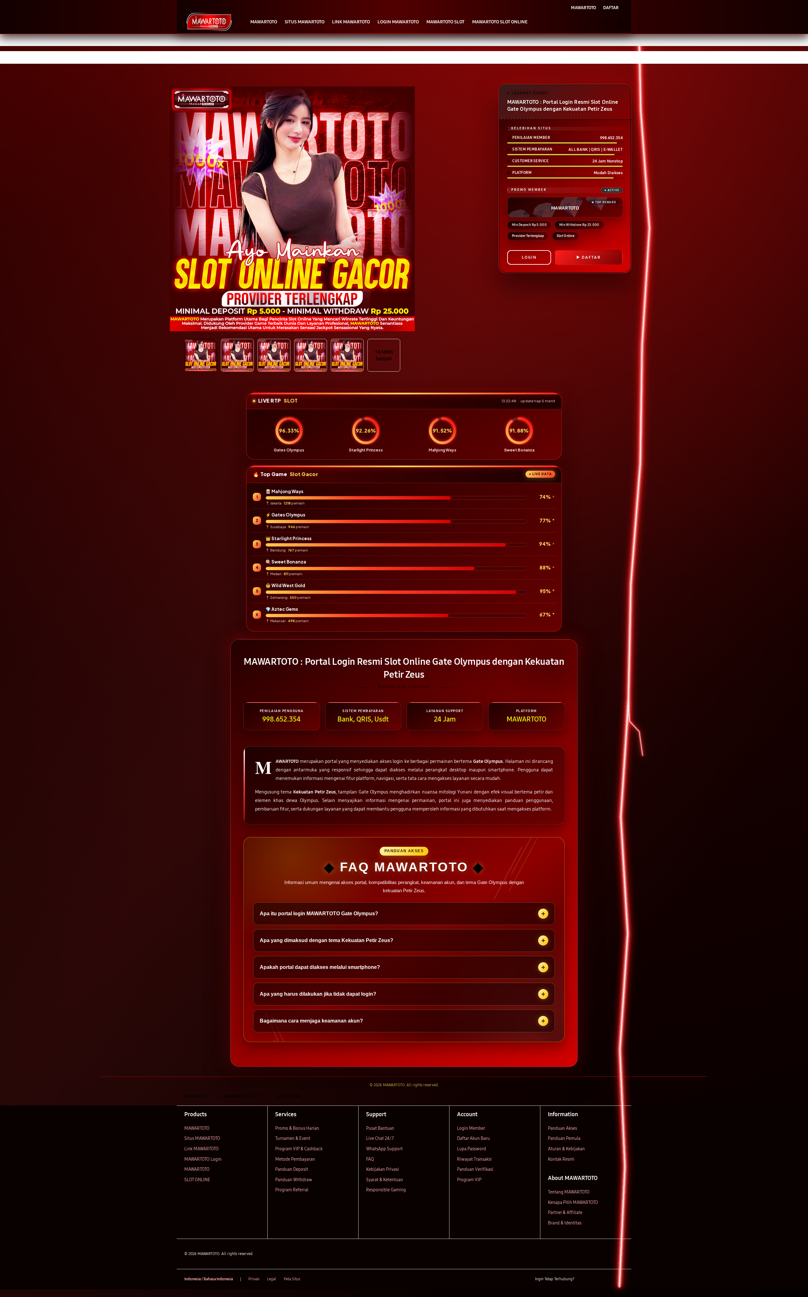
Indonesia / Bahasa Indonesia (208, 1279)
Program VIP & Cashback (299, 1149)
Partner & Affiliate (565, 1212)
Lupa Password (471, 1149)
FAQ (370, 1159)
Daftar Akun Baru (473, 1138)
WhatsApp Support (384, 1149)
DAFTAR (591, 257)
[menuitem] (264, 22)
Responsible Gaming (386, 1190)
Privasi (253, 1279)
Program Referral (291, 1190)
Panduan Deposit (291, 1169)
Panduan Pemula (564, 1138)
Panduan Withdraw (293, 1179)
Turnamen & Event (292, 1138)
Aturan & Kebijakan (566, 1149)
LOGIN (529, 257)
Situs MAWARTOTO (202, 1138)
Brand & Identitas (564, 1223)
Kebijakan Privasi (382, 1169)
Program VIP (469, 1179)
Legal (271, 1279)
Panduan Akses (562, 1128)
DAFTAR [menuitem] (611, 7)
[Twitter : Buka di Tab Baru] (595, 1279)
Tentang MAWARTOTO (569, 1192)
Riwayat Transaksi (474, 1159)
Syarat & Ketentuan (384, 1179)
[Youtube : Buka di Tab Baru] (620, 1279)
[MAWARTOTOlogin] (209, 21)
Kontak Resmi (561, 1159)
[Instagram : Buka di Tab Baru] (607, 1279)
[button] (605, 21)
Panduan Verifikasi (475, 1169)
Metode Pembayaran (295, 1159)
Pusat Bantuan (380, 1128)
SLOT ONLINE (197, 1179)
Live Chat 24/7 (380, 1138)
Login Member (471, 1128)
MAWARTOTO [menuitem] (583, 7)
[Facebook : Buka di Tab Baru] (583, 1279)
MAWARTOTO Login (203, 1159)
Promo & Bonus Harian (297, 1128)
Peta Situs (292, 1279)
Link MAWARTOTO (201, 1149)
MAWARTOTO (197, 1128)
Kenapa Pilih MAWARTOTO (573, 1202)
